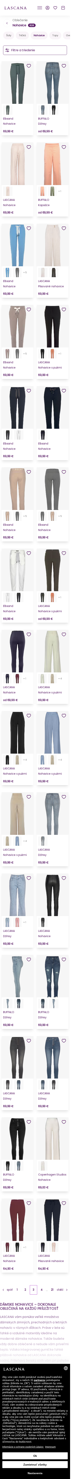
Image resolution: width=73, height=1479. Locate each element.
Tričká (22, 35)
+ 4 (60, 678)
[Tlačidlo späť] (7, 23)
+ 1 (59, 191)
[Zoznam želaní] (55, 8)
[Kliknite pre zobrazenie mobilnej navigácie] (40, 8)
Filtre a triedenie (23, 50)
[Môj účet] (47, 8)
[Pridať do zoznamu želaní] (29, 65)
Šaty (8, 35)
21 (52, 1290)
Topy (55, 35)
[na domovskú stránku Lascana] (15, 7)
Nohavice (39, 35)
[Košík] (63, 8)
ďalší (60, 1290)
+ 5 (25, 272)
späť (9, 1290)
